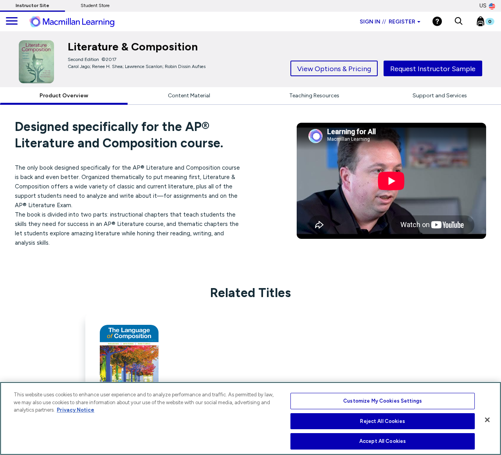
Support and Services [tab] (440, 95)
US (483, 5)
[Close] (487, 419)
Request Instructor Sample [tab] (433, 68)
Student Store (95, 5)
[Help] (437, 21)
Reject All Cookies (382, 421)
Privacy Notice (75, 410)
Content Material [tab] (189, 95)
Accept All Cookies (382, 441)
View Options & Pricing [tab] (334, 68)
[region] (250, 418)
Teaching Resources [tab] (314, 95)
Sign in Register (387, 21)
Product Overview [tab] (64, 95)
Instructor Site (32, 5)
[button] (458, 21)
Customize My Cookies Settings (382, 401)
